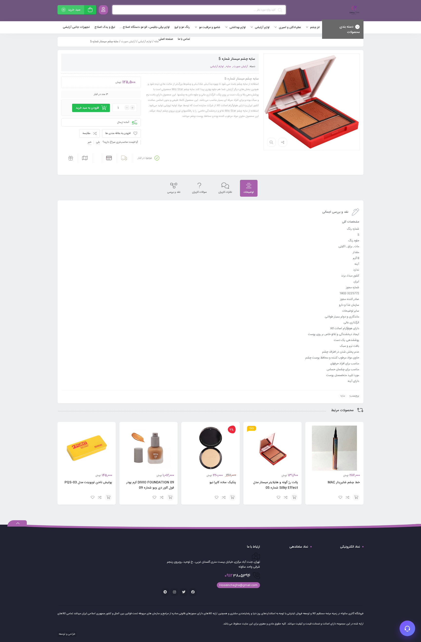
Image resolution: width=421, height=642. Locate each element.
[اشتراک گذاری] (282, 142)
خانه (156, 42)
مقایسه (86, 133)
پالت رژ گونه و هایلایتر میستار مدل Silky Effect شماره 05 (275, 485)
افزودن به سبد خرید (87, 107)
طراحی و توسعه (66, 634)
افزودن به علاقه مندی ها (118, 133)
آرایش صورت (128, 42)
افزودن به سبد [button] (356, 497)
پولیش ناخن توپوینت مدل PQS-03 (88, 482)
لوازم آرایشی (145, 42)
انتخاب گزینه (232, 497)
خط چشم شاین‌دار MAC (344, 482)
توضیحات (249, 192)
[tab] (249, 188)
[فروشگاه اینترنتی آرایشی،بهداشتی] (354, 10)
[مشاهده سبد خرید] (90, 10)
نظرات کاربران (225, 192)
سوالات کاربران (199, 192)
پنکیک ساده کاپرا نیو (223, 482)
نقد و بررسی (173, 192)
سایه (228, 66)
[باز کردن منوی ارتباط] (407, 628)
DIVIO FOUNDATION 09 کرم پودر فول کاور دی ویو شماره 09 (150, 485)
